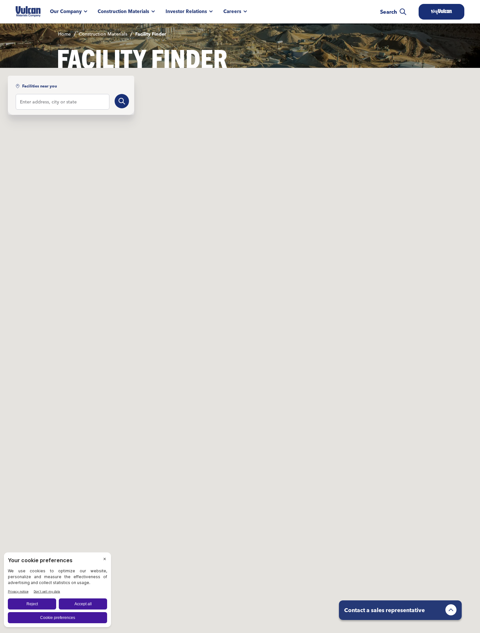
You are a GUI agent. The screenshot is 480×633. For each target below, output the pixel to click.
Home (64, 34)
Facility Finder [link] (150, 34)
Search (388, 11)
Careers (232, 11)
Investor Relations (186, 11)
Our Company (66, 11)
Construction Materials (123, 11)
